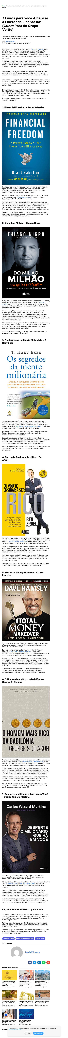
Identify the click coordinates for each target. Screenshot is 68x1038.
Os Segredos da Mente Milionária (28, 426)
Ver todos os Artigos (33, 956)
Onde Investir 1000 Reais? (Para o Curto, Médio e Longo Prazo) (9, 1003)
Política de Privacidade (15, 1029)
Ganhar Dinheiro (40, 938)
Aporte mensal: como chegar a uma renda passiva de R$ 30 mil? (9, 1021)
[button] (30, 962)
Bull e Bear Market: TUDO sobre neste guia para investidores (25, 1021)
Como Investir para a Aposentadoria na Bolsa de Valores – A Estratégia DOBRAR (25, 983)
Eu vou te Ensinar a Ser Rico (17, 542)
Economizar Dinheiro (8, 938)
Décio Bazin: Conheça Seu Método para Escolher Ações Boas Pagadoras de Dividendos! (9, 983)
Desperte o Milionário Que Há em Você (20, 884)
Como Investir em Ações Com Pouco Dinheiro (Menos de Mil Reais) (26, 1003)
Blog (3, 6)
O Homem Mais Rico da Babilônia (31, 762)
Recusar (28, 1033)
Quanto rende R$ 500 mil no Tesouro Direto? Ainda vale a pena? (42, 1003)
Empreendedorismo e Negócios (24, 938)
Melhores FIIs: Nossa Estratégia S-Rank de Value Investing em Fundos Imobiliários (42, 983)
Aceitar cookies (38, 1033)
